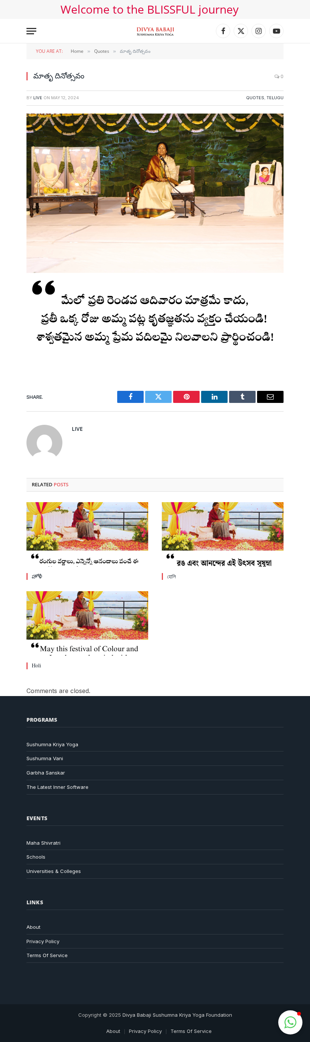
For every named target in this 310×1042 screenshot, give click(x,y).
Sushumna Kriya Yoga (52, 744)
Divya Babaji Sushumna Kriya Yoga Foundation (177, 1015)
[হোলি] (223, 534)
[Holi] (87, 623)
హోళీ (37, 576)
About (33, 927)
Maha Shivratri (43, 843)
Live (37, 97)
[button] (290, 1022)
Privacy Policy (42, 941)
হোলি (171, 576)
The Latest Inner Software (57, 787)
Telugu (275, 97)
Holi (36, 665)
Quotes (255, 97)
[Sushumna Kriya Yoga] (155, 31)
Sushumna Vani (44, 758)
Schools (35, 857)
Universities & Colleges (53, 871)
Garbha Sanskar (45, 773)
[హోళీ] (87, 534)
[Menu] (31, 31)
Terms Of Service (47, 955)
